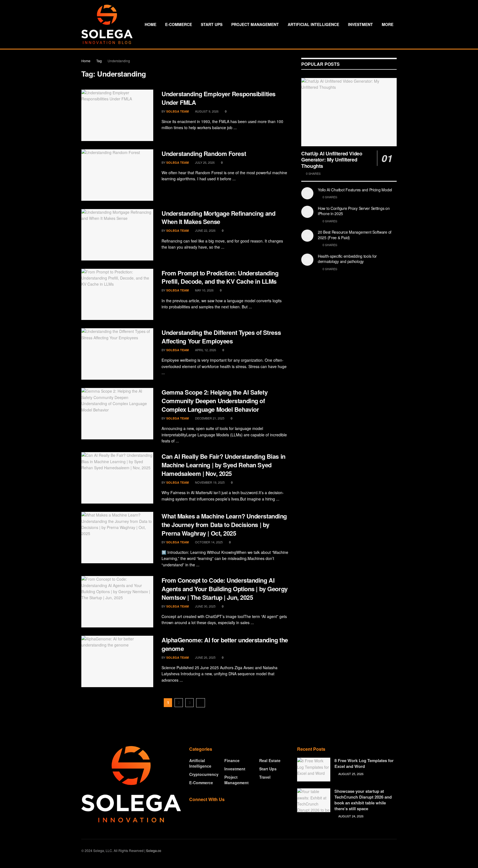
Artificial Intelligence (313, 24)
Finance (232, 760)
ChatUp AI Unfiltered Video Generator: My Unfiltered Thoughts (331, 160)
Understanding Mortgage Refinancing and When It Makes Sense (218, 217)
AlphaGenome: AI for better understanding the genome (225, 644)
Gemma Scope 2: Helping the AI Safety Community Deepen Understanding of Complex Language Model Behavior (214, 401)
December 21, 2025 (209, 418)
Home (150, 24)
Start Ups (211, 24)
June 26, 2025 (204, 657)
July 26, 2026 (204, 162)
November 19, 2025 (209, 482)
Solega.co (153, 850)
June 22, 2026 (204, 230)
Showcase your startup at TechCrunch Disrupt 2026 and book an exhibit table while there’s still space (363, 800)
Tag (99, 60)
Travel (265, 777)
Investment (360, 24)
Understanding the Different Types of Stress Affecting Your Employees (221, 336)
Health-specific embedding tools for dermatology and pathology (347, 258)
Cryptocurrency (204, 774)
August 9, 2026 (206, 111)
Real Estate (269, 760)
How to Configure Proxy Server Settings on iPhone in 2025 (354, 211)
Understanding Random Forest (204, 153)
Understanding (119, 60)
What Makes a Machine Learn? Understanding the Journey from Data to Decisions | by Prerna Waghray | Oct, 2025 (224, 525)
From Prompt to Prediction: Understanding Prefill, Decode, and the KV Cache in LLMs (220, 277)
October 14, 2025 (208, 542)
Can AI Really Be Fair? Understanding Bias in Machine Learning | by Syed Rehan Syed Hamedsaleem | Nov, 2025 (223, 465)
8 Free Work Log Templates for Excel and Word (364, 763)
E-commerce (178, 24)
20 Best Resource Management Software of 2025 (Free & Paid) (354, 234)
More (387, 24)
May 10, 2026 (204, 290)
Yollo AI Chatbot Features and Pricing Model (355, 189)
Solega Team (177, 111)
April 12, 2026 (205, 350)
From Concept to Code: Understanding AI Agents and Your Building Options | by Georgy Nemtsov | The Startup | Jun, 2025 (225, 589)
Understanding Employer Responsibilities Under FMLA (219, 98)
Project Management (255, 24)
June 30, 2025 (204, 606)
